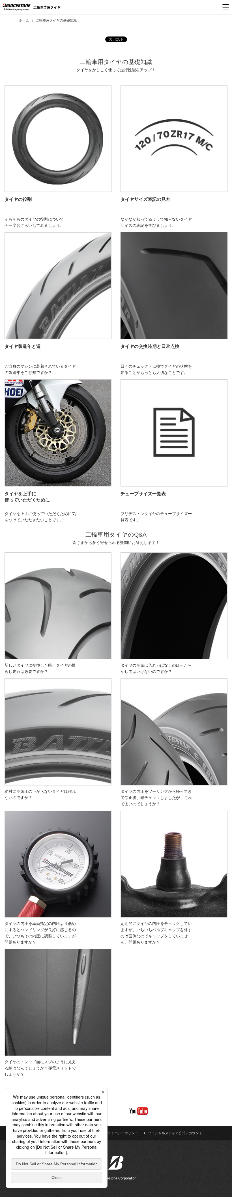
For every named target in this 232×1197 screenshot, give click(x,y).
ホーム (24, 20)
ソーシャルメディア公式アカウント (175, 1133)
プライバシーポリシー (121, 1133)
